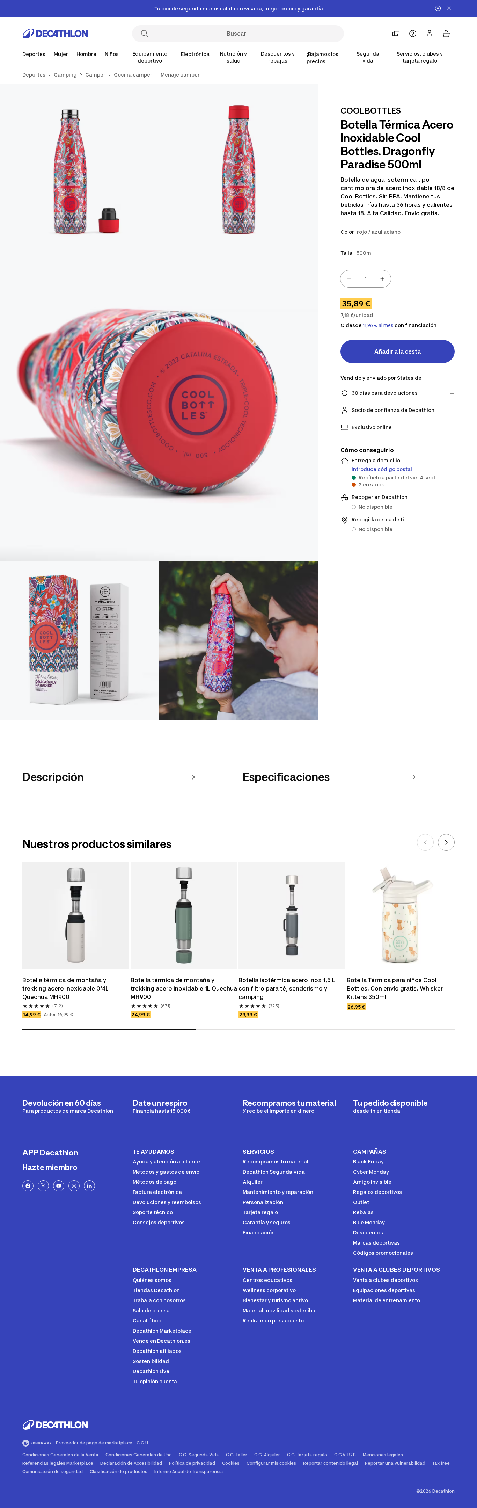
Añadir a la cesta (397, 351)
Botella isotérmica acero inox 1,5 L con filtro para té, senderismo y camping (287, 988)
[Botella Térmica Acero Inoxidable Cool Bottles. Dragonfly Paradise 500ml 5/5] (238, 640)
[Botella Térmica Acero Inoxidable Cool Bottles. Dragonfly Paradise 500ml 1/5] (238, 163)
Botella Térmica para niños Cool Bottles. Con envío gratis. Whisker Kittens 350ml (395, 988)
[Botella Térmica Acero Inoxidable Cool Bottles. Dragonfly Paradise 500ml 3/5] (159, 402)
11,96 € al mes (378, 325)
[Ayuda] (412, 33)
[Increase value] (382, 278)
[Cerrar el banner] (449, 8)
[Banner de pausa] (437, 8)
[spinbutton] (365, 279)
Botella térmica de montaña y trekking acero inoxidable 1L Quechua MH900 (184, 988)
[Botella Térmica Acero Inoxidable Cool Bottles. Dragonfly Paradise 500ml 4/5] (79, 640)
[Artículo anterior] (425, 842)
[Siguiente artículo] (446, 842)
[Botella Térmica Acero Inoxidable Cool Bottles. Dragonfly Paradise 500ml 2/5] (79, 163)
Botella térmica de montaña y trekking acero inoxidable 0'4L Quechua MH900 (65, 988)
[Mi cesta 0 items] (446, 33)
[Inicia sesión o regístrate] (429, 33)
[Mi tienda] (396, 33)
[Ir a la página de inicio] (55, 33)
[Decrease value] (348, 278)
